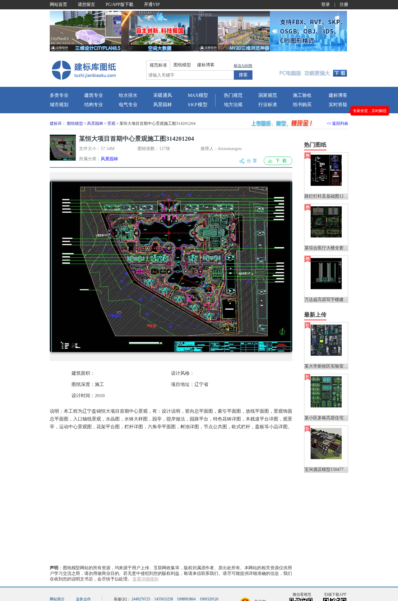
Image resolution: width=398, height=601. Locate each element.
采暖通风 (162, 95)
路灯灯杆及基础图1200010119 (332, 196)
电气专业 (128, 104)
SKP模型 (198, 104)
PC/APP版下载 (119, 4)
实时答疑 (338, 104)
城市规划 (59, 104)
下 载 (281, 160)
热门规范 (233, 95)
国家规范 (267, 95)
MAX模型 (198, 95)
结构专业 (93, 104)
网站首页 (58, 4)
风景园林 (162, 104)
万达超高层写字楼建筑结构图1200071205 (343, 299)
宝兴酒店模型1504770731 (328, 469)
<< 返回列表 (337, 123)
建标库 (56, 123)
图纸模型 (75, 123)
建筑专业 (93, 95)
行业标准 (267, 104)
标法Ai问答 (243, 65)
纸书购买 (302, 104)
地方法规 (233, 104)
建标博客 (338, 95)
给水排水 (128, 95)
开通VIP (152, 4)
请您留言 (86, 4)
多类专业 (59, 95)
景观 (111, 123)
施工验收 (302, 95)
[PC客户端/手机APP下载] (311, 70)
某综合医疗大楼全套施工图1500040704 (341, 248)
